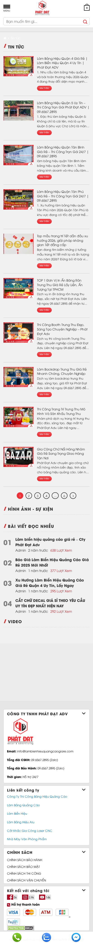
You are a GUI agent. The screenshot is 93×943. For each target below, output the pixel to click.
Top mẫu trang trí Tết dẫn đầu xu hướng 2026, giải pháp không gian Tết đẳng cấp (62, 240)
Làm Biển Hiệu (17, 813)
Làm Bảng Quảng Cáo (23, 805)
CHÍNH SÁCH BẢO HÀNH (24, 860)
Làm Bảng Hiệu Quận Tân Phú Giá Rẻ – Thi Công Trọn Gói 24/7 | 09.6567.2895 (63, 195)
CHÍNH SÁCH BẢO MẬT (23, 866)
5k (15, 897)
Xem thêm (44, 88)
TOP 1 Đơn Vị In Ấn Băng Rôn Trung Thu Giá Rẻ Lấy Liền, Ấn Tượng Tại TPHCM (60, 284)
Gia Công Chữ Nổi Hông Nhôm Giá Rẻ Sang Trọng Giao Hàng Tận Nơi (61, 453)
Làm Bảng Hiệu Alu (20, 822)
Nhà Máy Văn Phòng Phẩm (27, 839)
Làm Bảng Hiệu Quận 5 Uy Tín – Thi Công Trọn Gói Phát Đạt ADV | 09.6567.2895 (63, 107)
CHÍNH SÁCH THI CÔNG (24, 873)
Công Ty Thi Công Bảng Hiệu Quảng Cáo (37, 796)
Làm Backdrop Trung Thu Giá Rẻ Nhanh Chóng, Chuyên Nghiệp (62, 371)
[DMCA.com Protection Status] (20, 928)
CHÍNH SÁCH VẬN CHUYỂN (26, 880)
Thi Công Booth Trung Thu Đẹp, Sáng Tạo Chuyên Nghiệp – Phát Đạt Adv (62, 328)
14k (48, 897)
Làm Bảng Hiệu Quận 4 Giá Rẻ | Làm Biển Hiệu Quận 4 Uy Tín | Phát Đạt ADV (62, 62)
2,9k (31, 897)
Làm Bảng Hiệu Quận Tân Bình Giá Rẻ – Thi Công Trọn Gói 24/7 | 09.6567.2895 (63, 151)
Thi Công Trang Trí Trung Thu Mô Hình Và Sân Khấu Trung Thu (61, 411)
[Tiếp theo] (73, 495)
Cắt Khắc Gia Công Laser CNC (29, 830)
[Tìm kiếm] (85, 21)
